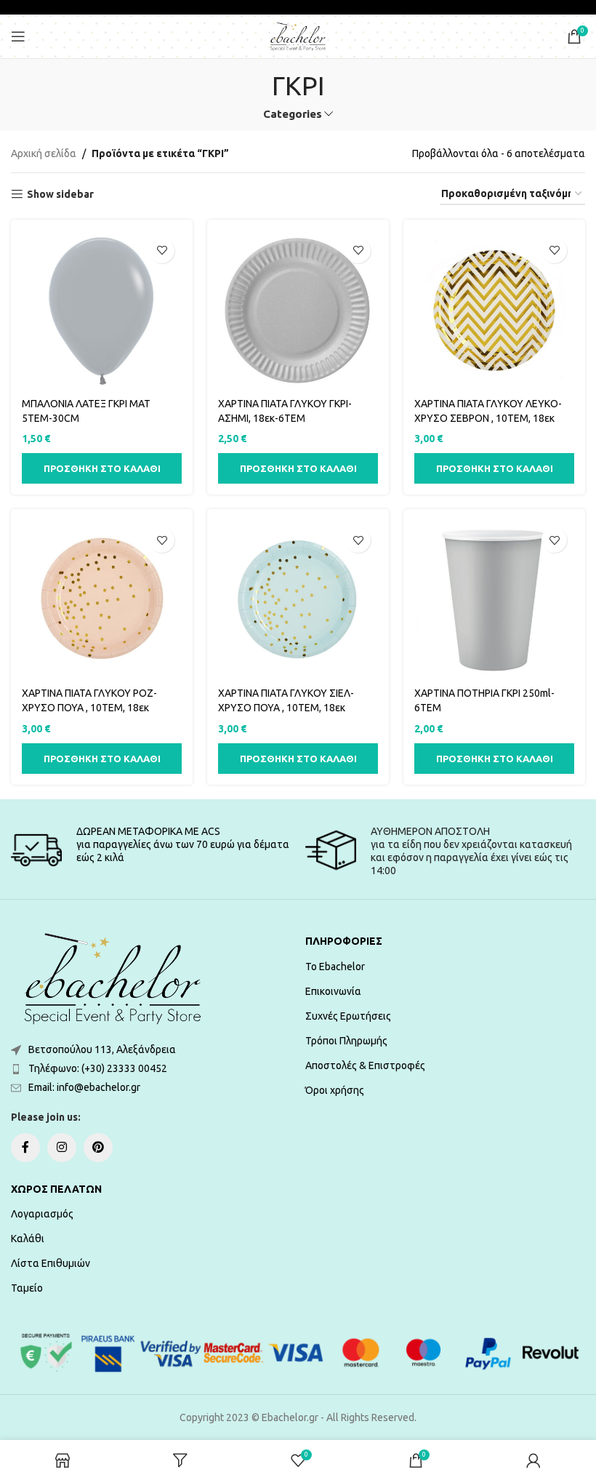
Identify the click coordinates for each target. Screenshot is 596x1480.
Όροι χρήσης (334, 1090)
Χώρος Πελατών (56, 1189)
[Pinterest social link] (98, 1147)
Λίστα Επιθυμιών (50, 1263)
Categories (292, 113)
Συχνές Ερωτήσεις (348, 1016)
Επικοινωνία (333, 991)
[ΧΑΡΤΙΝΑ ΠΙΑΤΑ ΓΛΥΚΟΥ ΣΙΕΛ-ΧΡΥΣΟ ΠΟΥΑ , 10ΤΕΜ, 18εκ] (298, 600)
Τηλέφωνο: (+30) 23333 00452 (97, 1068)
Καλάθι (27, 1238)
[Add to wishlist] (161, 250)
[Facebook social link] (25, 1147)
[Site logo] (298, 35)
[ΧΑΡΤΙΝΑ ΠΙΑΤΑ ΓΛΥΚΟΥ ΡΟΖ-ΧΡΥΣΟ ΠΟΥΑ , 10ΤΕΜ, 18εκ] (102, 600)
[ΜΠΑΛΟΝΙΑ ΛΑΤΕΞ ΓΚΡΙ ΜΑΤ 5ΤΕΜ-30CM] (102, 311)
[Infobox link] (151, 850)
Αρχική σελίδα (43, 153)
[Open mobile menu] (18, 36)
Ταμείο (27, 1288)
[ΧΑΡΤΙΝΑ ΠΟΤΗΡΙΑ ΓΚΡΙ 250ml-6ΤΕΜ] (494, 600)
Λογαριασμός (42, 1214)
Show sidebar (60, 194)
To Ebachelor (335, 966)
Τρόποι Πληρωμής (346, 1041)
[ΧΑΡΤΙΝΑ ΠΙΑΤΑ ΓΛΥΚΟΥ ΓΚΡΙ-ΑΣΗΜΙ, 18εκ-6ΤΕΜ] (298, 311)
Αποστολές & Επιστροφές (365, 1065)
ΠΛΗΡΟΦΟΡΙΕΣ (343, 941)
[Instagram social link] (61, 1147)
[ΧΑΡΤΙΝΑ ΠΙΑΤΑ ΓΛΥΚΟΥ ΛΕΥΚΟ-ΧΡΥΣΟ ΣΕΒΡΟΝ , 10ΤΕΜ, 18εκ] (494, 311)
